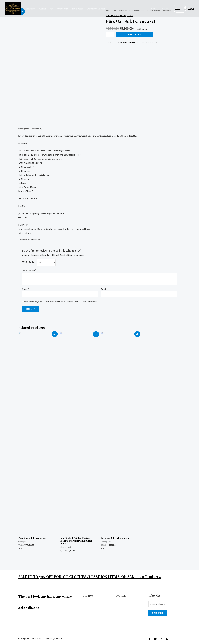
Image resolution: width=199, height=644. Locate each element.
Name (25, 289)
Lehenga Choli (121, 42)
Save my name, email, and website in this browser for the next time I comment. (60, 301)
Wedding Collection (96, 9)
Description (23, 128)
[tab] (23, 129)
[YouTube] (155, 639)
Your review (29, 270)
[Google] (167, 639)
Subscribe (158, 613)
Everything (30, 9)
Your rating (29, 261)
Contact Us (164, 9)
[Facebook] (149, 639)
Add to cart (135, 34)
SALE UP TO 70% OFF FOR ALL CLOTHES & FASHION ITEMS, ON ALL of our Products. (89, 576)
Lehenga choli (133, 42)
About (153, 9)
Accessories (62, 9)
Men (51, 9)
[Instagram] (161, 639)
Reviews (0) (37, 128)
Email (104, 289)
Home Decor (77, 9)
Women (42, 9)
